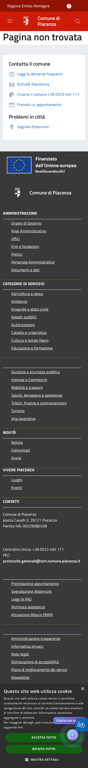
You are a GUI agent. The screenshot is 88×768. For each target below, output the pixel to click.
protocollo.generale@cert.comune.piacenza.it (41, 561)
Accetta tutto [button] (44, 737)
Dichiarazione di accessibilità (35, 662)
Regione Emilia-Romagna (28, 6)
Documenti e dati (25, 270)
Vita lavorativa (23, 418)
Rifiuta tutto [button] (43, 749)
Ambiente (19, 301)
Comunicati (20, 450)
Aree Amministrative (28, 231)
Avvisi (16, 458)
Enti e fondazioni (25, 246)
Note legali (20, 654)
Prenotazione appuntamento (35, 583)
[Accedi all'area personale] (69, 6)
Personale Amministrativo (33, 262)
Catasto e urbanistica (28, 332)
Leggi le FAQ (21, 599)
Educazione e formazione (32, 348)
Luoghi (16, 480)
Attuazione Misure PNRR (32, 615)
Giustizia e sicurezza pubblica (35, 372)
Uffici (15, 239)
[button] (78, 21)
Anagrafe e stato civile (29, 309)
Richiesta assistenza (28, 607)
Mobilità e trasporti (27, 387)
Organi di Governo (26, 223)
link (20, 727)
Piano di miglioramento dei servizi (39, 669)
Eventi (16, 487)
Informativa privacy (27, 646)
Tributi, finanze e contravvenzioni (39, 403)
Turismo (17, 411)
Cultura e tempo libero (29, 340)
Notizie (17, 442)
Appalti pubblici (24, 317)
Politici (16, 254)
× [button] (82, 689)
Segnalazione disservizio (31, 591)
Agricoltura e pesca (27, 294)
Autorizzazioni (23, 325)
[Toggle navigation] (10, 21)
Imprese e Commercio (29, 380)
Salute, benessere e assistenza (36, 395)
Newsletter (20, 677)
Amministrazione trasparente (35, 638)
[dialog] (44, 726)
